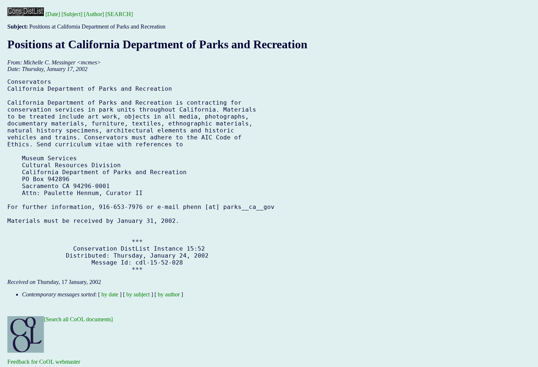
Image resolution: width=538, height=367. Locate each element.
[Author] (94, 14)
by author (169, 294)
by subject (138, 294)
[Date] (52, 14)
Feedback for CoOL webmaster (43, 362)
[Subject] (71, 14)
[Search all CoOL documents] (78, 319)
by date (109, 294)
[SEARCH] (119, 14)
